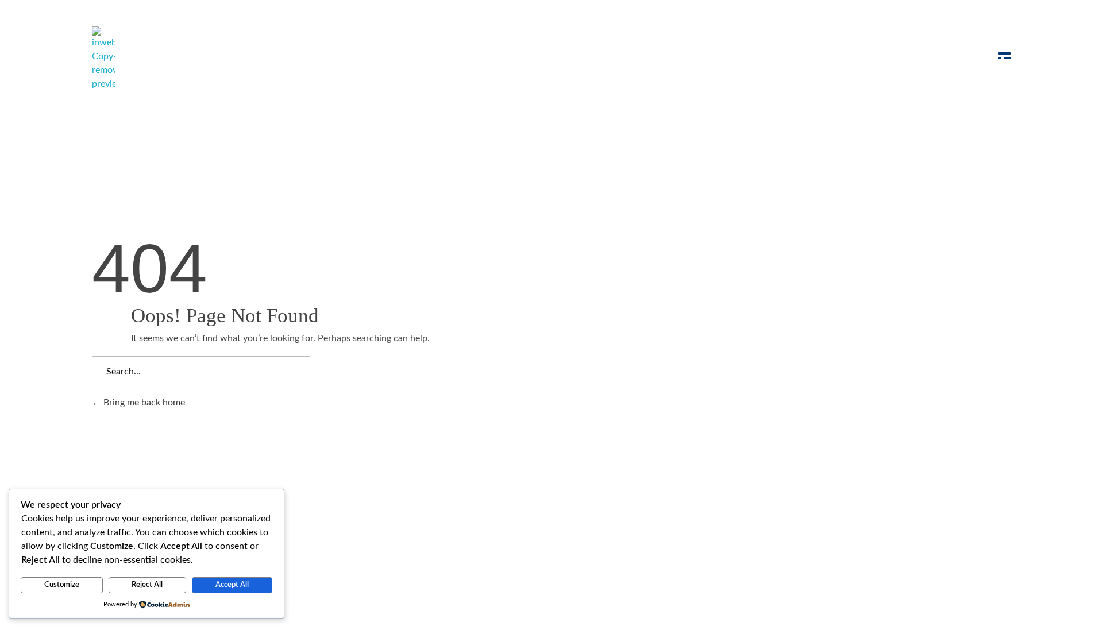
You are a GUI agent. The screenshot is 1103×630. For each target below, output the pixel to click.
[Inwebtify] (103, 58)
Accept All (232, 585)
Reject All (147, 585)
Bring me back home (143, 402)
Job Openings (374, 510)
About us (443, 510)
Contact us (506, 510)
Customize (61, 585)
